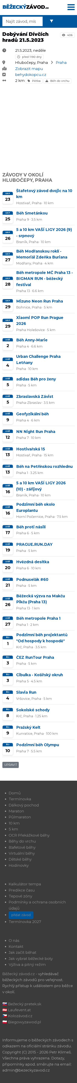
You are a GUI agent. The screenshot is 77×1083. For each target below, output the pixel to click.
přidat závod (21, 915)
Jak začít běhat (22, 952)
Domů (15, 793)
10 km (14, 823)
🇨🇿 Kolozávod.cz (17, 1016)
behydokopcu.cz (30, 74)
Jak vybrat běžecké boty (31, 958)
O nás (14, 940)
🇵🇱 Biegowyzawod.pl (21, 1022)
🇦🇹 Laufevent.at (16, 1010)
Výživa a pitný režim (27, 964)
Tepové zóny (20, 896)
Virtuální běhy (22, 853)
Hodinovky (19, 865)
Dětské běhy (20, 859)
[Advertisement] (38, 125)
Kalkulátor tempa (25, 884)
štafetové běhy (22, 847)
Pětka (35, 81)
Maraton (16, 811)
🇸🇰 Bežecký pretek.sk (21, 1004)
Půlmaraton (20, 817)
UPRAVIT (10, 765)
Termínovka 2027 (25, 921)
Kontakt (16, 946)
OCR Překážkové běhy (29, 835)
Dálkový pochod (24, 805)
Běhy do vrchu (22, 841)
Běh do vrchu (59, 81)
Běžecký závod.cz (18, 974)
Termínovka (20, 799)
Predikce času (22, 890)
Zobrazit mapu (29, 68)
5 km (13, 829)
